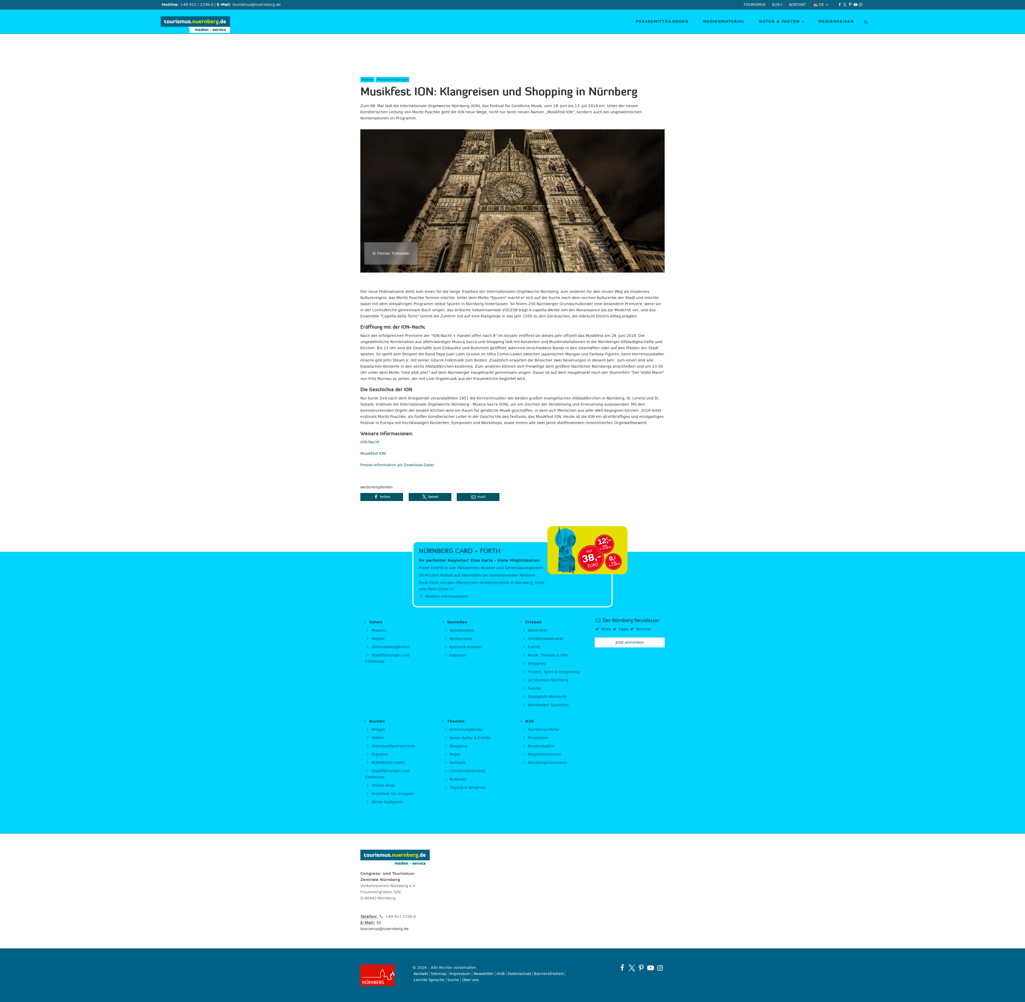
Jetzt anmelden (630, 642)
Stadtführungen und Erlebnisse (387, 658)
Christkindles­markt (466, 771)
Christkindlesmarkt (545, 638)
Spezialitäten (461, 630)
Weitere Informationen (446, 596)
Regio (454, 754)
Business (457, 779)
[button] (381, 497)
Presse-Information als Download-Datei (397, 465)
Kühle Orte (537, 630)
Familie (534, 688)
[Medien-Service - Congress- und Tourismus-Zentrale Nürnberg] (197, 22)
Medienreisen (836, 21)
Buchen (376, 721)
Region (377, 638)
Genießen (456, 622)
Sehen (375, 622)
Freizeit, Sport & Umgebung (553, 672)
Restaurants (460, 638)
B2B (529, 721)
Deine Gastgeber (387, 802)
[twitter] (845, 4)
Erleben (533, 622)
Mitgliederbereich (544, 754)
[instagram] (860, 4)
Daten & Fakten (780, 21)
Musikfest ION (373, 453)
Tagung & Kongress (467, 787)
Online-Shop (382, 785)
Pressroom (537, 738)
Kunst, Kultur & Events (469, 738)
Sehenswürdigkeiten (390, 647)
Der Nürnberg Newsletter (630, 620)
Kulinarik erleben (465, 647)
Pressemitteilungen (662, 21)
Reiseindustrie (540, 746)
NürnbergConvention (547, 762)
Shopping (536, 663)
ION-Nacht (369, 442)
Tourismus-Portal (543, 729)
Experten (457, 655)
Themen (455, 721)
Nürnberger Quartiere (548, 705)
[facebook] (839, 4)
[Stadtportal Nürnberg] (382, 975)
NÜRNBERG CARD (387, 762)
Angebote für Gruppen (392, 793)
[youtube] (855, 4)
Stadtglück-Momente (547, 696)
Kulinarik (457, 762)
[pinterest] (850, 4)
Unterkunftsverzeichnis (392, 746)
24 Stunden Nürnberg (547, 680)
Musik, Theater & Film (547, 655)
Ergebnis (379, 754)
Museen (378, 630)
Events (533, 647)
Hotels (377, 738)
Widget (377, 729)
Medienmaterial (724, 21)
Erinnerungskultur (465, 729)
